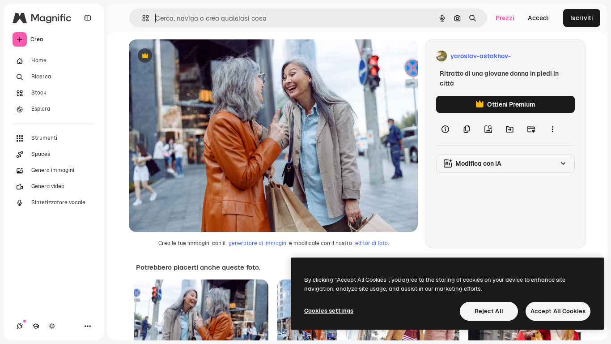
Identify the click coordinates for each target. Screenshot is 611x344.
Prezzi (505, 18)
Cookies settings (328, 310)
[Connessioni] (20, 326)
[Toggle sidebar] (88, 18)
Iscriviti (581, 18)
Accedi (538, 18)
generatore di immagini (258, 243)
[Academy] (36, 326)
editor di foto (371, 243)
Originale (188, 56)
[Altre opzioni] (552, 129)
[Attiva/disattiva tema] (52, 326)
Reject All (489, 311)
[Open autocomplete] (142, 18)
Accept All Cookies (558, 311)
